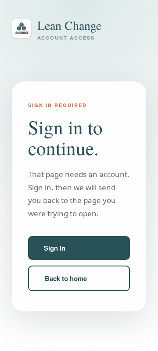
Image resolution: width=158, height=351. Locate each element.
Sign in (54, 248)
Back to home (66, 278)
